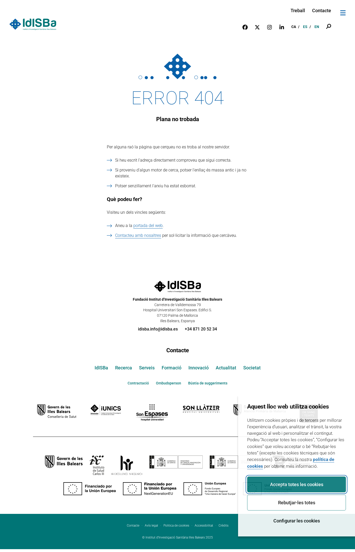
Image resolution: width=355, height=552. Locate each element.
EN (316, 27)
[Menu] (343, 13)
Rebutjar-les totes (296, 502)
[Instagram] (269, 26)
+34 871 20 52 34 (201, 329)
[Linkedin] (281, 26)
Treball (298, 10)
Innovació (198, 367)
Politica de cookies (176, 525)
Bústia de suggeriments (207, 383)
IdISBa (101, 367)
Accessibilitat (204, 525)
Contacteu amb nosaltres (138, 235)
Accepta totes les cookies (296, 484)
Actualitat (226, 367)
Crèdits (223, 525)
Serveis (147, 367)
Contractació (138, 383)
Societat (252, 367)
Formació (171, 367)
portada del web (148, 225)
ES (305, 27)
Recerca (123, 367)
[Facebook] (245, 26)
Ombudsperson (168, 383)
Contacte (321, 10)
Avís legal (151, 525)
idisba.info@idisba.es (158, 329)
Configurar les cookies (296, 520)
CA (293, 27)
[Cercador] (328, 27)
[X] (257, 26)
